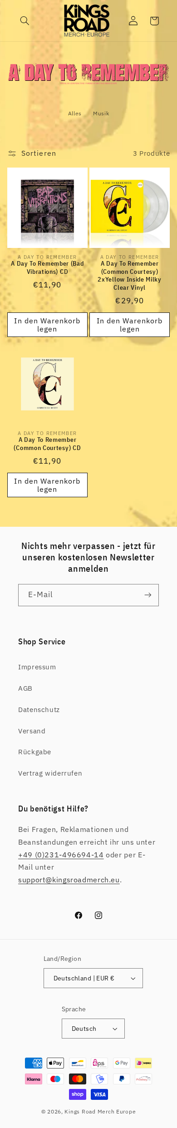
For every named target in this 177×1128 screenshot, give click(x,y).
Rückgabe (34, 751)
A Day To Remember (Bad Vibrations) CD (47, 268)
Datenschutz (39, 709)
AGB (25, 688)
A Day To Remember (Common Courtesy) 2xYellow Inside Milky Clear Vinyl (130, 276)
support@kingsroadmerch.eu (69, 879)
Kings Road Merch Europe (100, 1111)
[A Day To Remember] (88, 84)
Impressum (37, 667)
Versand (31, 731)
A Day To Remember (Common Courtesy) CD (47, 444)
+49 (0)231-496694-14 (61, 854)
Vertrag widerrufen (50, 773)
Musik (101, 113)
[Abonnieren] (148, 595)
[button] (25, 20)
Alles (75, 113)
